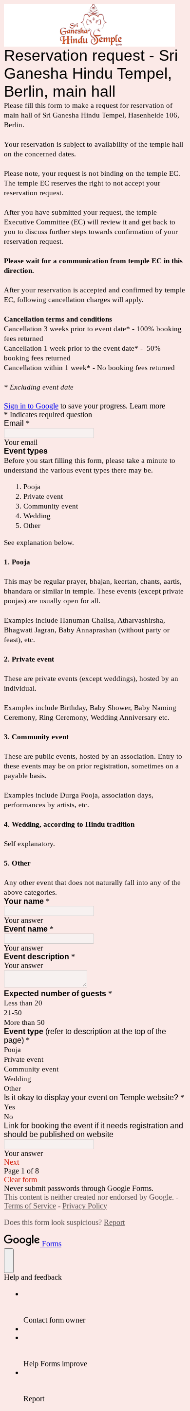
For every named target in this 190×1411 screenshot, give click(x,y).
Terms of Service (30, 1206)
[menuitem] (104, 1307)
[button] (95, 1162)
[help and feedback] (9, 1260)
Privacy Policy (84, 1206)
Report (114, 1222)
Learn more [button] (147, 406)
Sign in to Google (31, 406)
